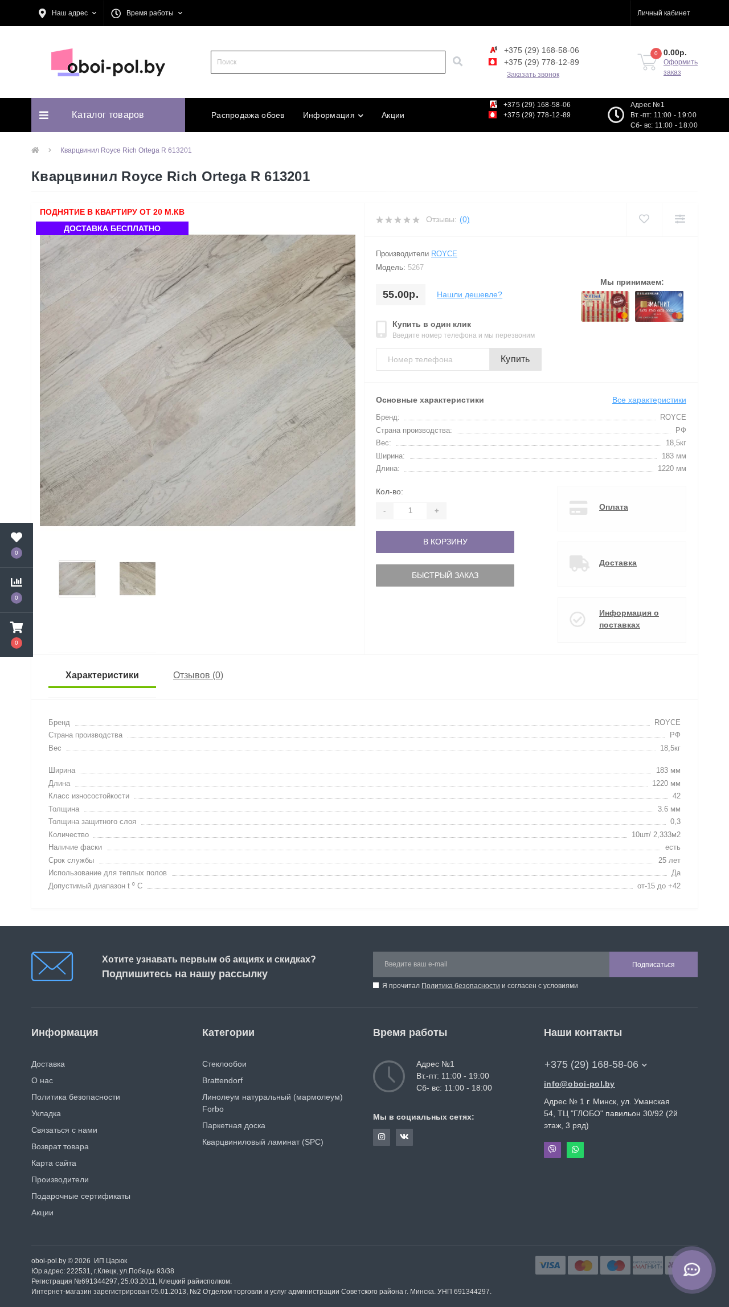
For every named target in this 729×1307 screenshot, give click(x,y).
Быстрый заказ (414, 575)
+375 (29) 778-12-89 (540, 62)
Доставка (618, 562)
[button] (67, 13)
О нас (42, 1080)
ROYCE (444, 253)
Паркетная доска (233, 1125)
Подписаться (653, 965)
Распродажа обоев (248, 115)
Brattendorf (222, 1080)
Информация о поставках (629, 618)
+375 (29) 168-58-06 (540, 50)
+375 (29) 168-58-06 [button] (591, 1064)
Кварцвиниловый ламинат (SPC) (262, 1141)
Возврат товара (60, 1146)
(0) (465, 219)
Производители (60, 1179)
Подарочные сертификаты (80, 1196)
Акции (393, 115)
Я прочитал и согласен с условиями (480, 986)
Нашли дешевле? (469, 294)
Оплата (613, 506)
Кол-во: (389, 491)
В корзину (414, 541)
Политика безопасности (460, 986)
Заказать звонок (533, 75)
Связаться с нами (64, 1129)
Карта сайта (53, 1162)
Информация (329, 115)
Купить (515, 359)
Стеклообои (224, 1063)
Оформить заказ (681, 67)
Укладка (46, 1113)
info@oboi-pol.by (579, 1083)
